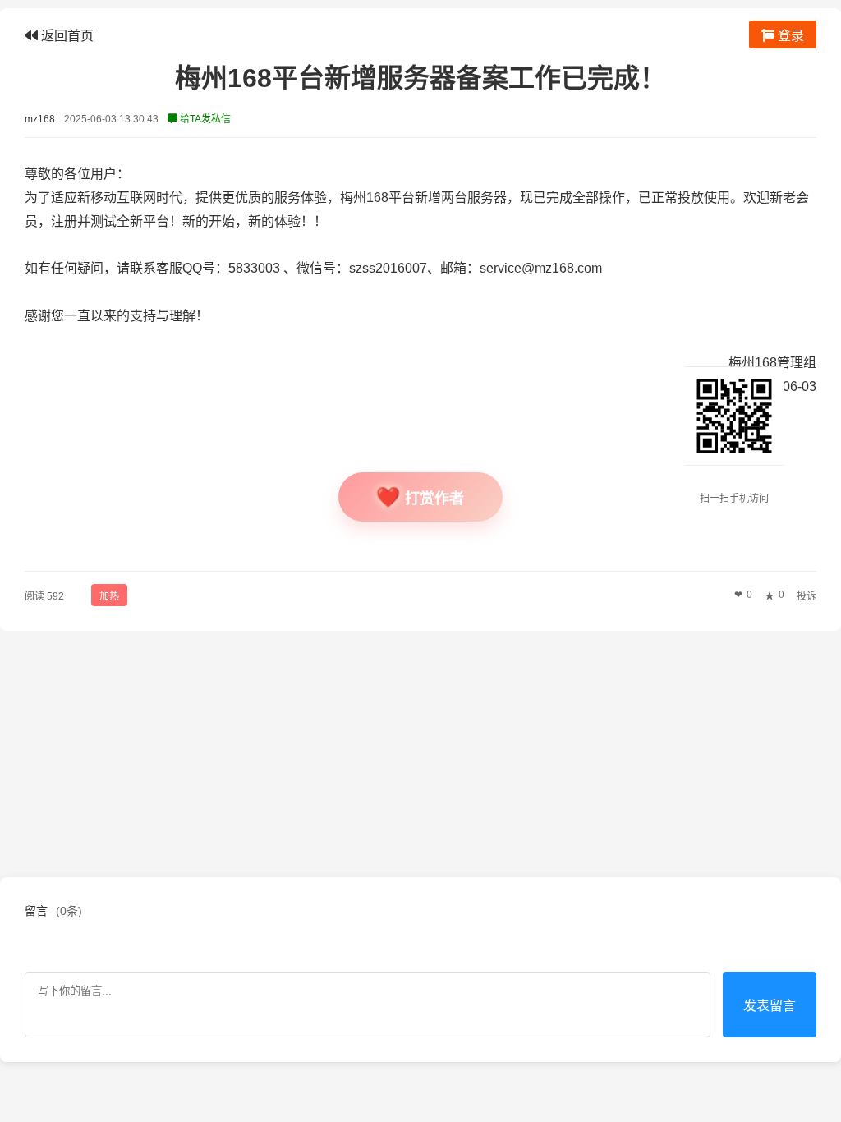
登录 (789, 36)
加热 (109, 596)
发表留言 (769, 1006)
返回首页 (66, 36)
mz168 (40, 119)
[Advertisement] (420, 754)
